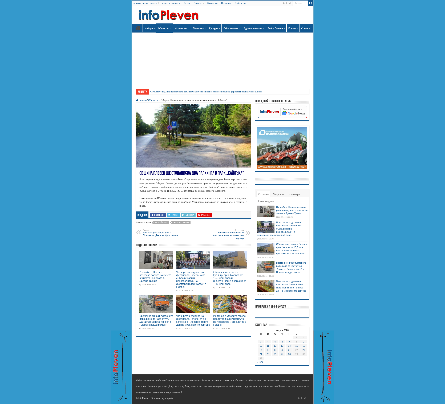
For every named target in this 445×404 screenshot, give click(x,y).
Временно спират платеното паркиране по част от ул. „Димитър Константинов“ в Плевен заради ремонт (156, 320)
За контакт (212, 3)
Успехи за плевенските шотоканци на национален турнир (228, 234)
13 (282, 346)
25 (268, 354)
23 (303, 350)
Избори (149, 28)
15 (296, 346)
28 (289, 354)
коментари (294, 194)
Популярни (278, 194)
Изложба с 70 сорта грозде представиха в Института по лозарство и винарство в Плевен (229, 320)
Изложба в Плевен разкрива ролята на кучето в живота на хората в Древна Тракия (155, 276)
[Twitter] (289, 3)
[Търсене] (310, 3)
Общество (163, 28)
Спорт (304, 28)
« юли (260, 362)
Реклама (198, 3)
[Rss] (283, 3)
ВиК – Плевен (275, 28)
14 (289, 346)
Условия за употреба (162, 398)
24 (261, 354)
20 (282, 350)
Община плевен (181, 223)
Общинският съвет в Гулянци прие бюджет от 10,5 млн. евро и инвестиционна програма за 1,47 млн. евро (229, 278)
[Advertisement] (222, 59)
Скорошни (263, 194)
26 (275, 354)
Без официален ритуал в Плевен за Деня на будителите (160, 233)
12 (275, 346)
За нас (187, 3)
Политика (198, 28)
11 (268, 346)
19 (275, 350)
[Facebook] (287, 3)
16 (303, 346)
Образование (231, 28)
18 (268, 350)
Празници (226, 3)
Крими (292, 28)
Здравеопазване (253, 28)
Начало (138, 28)
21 (289, 350)
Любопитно (240, 3)
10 (261, 346)
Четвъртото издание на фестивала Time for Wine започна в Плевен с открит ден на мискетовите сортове (193, 320)
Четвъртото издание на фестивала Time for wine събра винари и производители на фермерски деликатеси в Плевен (206, 91)
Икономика (181, 28)
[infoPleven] (167, 14)
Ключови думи (266, 201)
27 (282, 354)
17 (261, 350)
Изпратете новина (171, 3)
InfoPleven (143, 398)
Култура (213, 28)
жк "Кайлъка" (161, 223)
